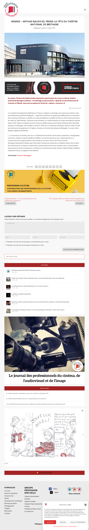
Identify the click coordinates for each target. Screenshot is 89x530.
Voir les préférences (78, 522)
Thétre (7, 508)
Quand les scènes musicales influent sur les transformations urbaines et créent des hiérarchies (40, 302)
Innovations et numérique (13, 501)
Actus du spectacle (10, 493)
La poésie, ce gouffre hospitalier (21, 294)
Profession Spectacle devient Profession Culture (26, 270)
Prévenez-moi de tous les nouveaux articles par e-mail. (25, 245)
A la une (7, 491)
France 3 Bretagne (24, 155)
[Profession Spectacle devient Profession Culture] (8, 271)
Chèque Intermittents (32, 496)
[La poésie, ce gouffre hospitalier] (8, 295)
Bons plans (44, 388)
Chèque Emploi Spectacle (33, 504)
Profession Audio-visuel (33, 509)
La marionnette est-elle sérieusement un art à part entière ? (29, 286)
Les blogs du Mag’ (45, 473)
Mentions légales (72, 526)
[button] (85, 505)
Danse (6, 498)
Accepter (50, 522)
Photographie (9, 506)
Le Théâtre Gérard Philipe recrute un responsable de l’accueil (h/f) (26, 398)
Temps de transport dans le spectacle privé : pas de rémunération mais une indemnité (37, 278)
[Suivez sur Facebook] (50, 488)
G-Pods (27, 506)
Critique (7, 513)
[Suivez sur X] (51, 492)
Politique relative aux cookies (60, 526)
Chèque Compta (30, 501)
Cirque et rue (8, 496)
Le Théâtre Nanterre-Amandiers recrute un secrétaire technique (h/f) (27, 393)
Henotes (27, 499)
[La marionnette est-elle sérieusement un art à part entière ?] (8, 287)
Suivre (55, 489)
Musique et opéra (10, 503)
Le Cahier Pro (29, 511)
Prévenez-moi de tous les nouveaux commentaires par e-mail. (28, 242)
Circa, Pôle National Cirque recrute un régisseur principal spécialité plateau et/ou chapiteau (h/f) (35, 404)
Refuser (63, 522)
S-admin (43, 28)
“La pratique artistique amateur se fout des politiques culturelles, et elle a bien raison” (38, 310)
